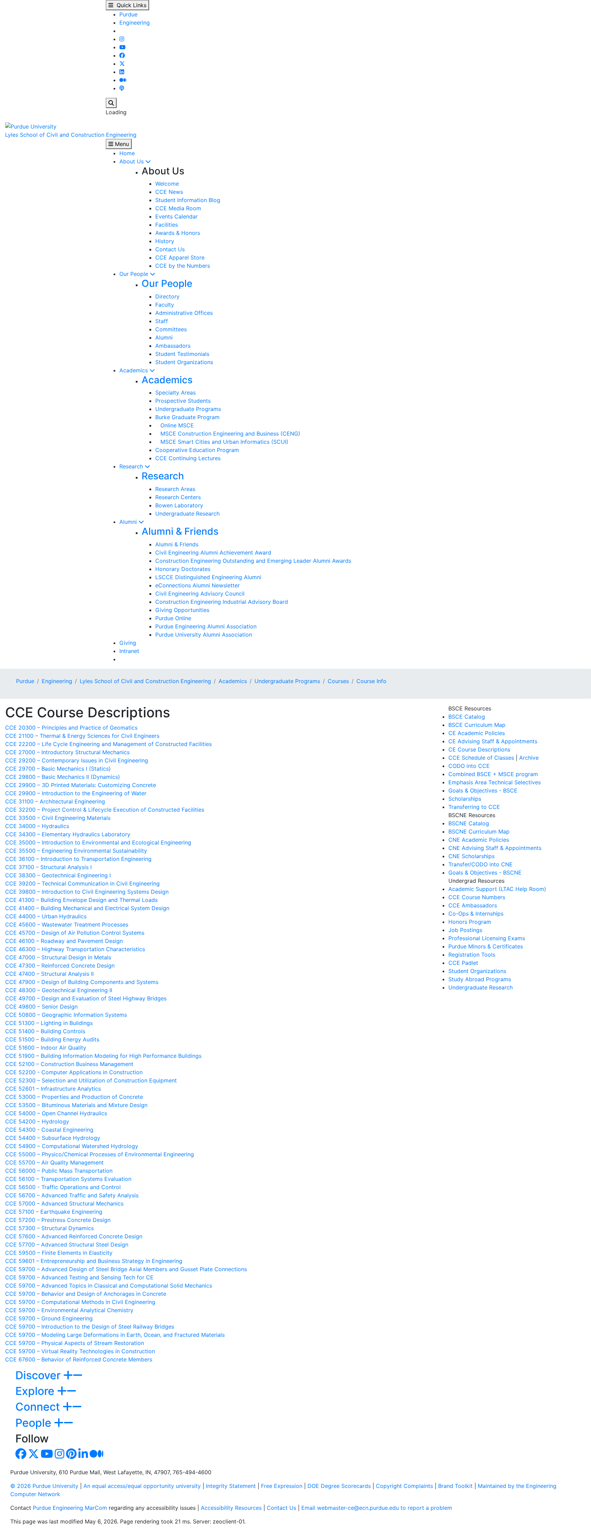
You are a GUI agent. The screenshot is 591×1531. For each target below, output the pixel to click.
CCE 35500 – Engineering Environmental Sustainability (76, 850)
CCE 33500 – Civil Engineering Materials (57, 817)
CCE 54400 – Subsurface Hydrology (52, 1137)
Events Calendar (176, 216)
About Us (132, 161)
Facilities (166, 224)
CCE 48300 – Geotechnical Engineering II (58, 990)
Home (127, 153)
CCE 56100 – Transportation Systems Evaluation (68, 1178)
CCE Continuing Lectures (188, 458)
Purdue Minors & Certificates (485, 946)
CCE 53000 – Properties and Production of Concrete (74, 1096)
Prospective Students (183, 400)
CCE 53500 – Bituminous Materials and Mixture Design (76, 1105)
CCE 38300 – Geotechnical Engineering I (58, 875)
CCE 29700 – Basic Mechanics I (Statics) (58, 768)
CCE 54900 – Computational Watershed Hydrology (71, 1146)
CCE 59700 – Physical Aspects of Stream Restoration (74, 1343)
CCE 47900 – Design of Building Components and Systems (81, 981)
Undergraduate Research (187, 513)
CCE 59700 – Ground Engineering (49, 1318)
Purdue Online (173, 618)
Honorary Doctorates (182, 568)
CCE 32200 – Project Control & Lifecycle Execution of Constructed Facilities (104, 809)
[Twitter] (122, 63)
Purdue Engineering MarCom (70, 1507)
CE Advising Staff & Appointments (492, 741)
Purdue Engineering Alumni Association (206, 626)
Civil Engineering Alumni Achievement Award (213, 552)
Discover (39, 1375)
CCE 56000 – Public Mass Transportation (59, 1170)
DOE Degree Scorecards (339, 1485)
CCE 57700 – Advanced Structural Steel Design (66, 1244)
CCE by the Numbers (182, 265)
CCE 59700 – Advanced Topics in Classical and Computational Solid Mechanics (108, 1285)
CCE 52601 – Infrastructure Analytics (53, 1088)
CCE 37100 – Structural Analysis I (48, 867)
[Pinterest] (71, 1455)
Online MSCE (174, 425)
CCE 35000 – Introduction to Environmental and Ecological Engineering (98, 842)
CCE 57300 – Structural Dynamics (49, 1228)
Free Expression (281, 1485)
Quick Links (129, 5)
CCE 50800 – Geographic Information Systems (66, 1014)
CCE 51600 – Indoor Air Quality (45, 1047)
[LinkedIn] (121, 71)
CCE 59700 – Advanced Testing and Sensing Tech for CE (79, 1277)
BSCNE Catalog (468, 823)
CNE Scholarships (471, 856)
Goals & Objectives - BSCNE (485, 872)
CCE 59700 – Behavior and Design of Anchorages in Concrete (85, 1293)
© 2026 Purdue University (44, 1485)
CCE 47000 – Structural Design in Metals (58, 957)
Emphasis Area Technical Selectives (494, 782)
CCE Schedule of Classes (481, 757)
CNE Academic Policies (478, 839)
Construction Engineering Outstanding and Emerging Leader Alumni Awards (253, 560)
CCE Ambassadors (472, 905)
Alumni (164, 337)
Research (132, 466)
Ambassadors (173, 345)
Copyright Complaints (404, 1485)
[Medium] (122, 80)
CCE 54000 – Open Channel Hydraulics (56, 1113)
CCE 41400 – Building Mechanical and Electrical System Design (87, 908)
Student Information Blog (187, 200)
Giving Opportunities (182, 610)
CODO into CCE (469, 765)
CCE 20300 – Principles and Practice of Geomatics (71, 727)
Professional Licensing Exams (486, 938)
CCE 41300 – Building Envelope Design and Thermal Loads (81, 899)
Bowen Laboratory (179, 505)
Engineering (134, 22)
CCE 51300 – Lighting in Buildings (49, 1023)
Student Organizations (184, 362)
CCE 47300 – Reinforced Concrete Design (60, 965)
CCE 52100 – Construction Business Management (69, 1064)
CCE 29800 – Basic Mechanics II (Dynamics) (62, 776)
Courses (338, 681)
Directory (167, 296)
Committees (171, 329)
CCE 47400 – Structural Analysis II (49, 973)
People (34, 1422)
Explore (36, 1391)
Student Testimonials (182, 353)
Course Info (371, 681)
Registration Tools (471, 954)
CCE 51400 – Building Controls (45, 1031)
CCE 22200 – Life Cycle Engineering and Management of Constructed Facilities (108, 744)
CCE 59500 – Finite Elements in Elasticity (59, 1252)
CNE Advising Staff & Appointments (494, 847)
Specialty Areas (175, 392)
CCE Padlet (463, 962)
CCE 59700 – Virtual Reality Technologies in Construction (80, 1351)
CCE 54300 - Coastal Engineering (49, 1129)
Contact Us (170, 249)
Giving (127, 642)
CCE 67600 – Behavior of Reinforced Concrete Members (78, 1359)
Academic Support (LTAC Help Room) (497, 889)
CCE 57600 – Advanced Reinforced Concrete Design (73, 1236)
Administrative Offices (184, 312)
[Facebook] (122, 55)
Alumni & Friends (180, 531)
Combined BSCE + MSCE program (493, 774)
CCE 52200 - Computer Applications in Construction (74, 1072)
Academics (134, 370)
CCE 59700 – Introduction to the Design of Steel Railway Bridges (89, 1326)
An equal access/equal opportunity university (142, 1485)
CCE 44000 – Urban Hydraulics (46, 916)
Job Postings (465, 930)
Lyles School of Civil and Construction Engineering (70, 134)
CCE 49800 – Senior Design (41, 1006)
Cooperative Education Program (197, 450)
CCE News (169, 191)
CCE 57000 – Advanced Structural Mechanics (64, 1203)
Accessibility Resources (231, 1507)
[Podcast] (121, 88)
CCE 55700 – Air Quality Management (54, 1162)
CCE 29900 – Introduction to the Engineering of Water (75, 793)
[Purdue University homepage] (30, 125)
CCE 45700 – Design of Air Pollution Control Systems (74, 932)
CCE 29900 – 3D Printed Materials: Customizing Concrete (80, 785)
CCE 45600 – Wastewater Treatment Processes (66, 924)
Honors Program (469, 921)
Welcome (167, 183)
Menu (121, 144)
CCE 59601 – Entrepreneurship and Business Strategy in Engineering (93, 1260)
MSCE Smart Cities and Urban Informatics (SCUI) (221, 441)
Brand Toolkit (455, 1485)
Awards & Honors (177, 232)
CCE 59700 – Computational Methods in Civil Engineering (80, 1302)
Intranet (129, 651)
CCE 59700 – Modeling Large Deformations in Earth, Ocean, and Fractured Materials (115, 1334)
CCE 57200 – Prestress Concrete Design (57, 1219)
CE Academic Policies (476, 733)
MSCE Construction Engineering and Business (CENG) (227, 433)
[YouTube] (122, 47)
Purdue (128, 14)
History (164, 241)
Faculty (164, 304)
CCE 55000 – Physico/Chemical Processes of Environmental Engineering (99, 1154)
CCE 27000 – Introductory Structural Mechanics (67, 752)
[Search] (111, 103)
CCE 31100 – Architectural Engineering (55, 801)
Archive (529, 757)
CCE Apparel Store (180, 257)
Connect (39, 1406)
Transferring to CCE (474, 806)
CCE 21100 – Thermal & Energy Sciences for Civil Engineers (82, 735)
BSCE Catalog (466, 716)
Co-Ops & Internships (475, 913)
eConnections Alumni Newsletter (197, 585)
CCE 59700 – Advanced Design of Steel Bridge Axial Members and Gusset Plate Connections (126, 1269)
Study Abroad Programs (479, 979)
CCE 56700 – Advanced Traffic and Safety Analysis (72, 1195)
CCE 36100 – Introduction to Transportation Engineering (78, 858)
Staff (161, 321)
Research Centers (178, 497)
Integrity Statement (231, 1485)
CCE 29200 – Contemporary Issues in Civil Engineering (76, 760)
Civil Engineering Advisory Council (200, 593)
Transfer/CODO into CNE (480, 864)
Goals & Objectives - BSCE (482, 790)
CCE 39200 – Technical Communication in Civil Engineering (82, 883)
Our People (134, 273)
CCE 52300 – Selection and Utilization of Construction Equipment (91, 1080)
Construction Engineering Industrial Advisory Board (221, 601)
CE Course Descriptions (479, 749)
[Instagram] (121, 39)
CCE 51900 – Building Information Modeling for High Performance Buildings (103, 1055)
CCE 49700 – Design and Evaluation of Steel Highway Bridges (86, 998)
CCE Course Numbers (476, 897)
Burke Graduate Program (187, 417)
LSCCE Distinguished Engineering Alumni (208, 577)
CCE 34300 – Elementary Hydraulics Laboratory (67, 834)
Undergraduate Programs (188, 408)
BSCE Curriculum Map (476, 724)
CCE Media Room (178, 208)
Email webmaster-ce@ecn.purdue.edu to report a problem (376, 1507)
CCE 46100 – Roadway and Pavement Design (64, 940)
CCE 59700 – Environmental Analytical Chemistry (69, 1310)
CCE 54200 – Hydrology (37, 1121)
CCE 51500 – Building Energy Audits (52, 1039)
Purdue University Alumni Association (203, 634)
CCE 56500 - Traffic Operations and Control (63, 1187)
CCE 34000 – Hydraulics (37, 826)
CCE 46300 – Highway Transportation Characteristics (75, 949)
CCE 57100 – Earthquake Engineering (53, 1211)
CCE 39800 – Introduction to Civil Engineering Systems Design (87, 891)
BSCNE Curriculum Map (479, 831)
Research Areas (175, 488)
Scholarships (464, 798)
